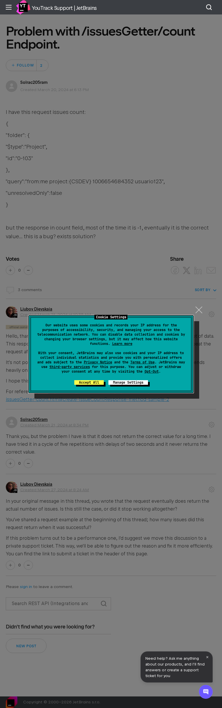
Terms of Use (142, 362)
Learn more (122, 343)
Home (23, 7)
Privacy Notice (98, 362)
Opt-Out (152, 371)
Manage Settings (128, 382)
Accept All (89, 382)
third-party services (69, 367)
